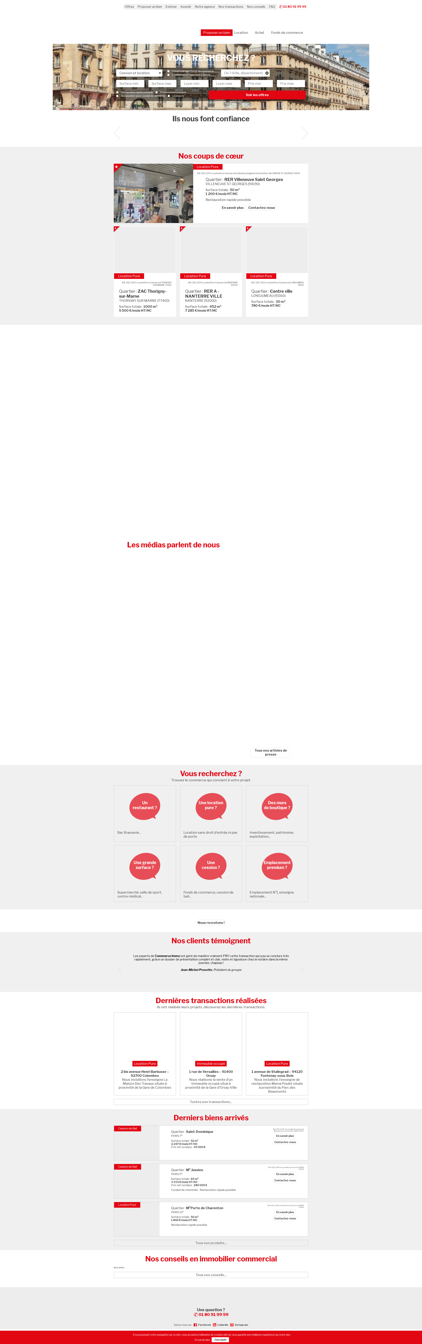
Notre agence (205, 7)
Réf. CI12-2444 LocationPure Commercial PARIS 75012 (286, 1206)
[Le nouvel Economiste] (270, 572)
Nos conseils (256, 7)
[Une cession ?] (211, 886)
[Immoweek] (270, 707)
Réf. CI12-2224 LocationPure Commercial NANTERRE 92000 (213, 283)
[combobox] (245, 73)
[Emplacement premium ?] (277, 886)
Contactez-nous (261, 208)
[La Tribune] (270, 437)
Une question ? (212, 1312)
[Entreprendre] (270, 538)
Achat (259, 33)
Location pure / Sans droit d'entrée (191, 74)
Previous (121, 970)
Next (304, 133)
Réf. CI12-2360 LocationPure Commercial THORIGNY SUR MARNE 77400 (147, 283)
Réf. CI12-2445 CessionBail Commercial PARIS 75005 (286, 1168)
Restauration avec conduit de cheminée (143, 95)
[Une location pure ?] (211, 826)
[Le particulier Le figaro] (270, 673)
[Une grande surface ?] (145, 886)
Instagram (241, 1324)
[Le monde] (270, 471)
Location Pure (207, 167)
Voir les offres (257, 95)
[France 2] (270, 505)
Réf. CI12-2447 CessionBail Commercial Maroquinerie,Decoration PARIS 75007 (288, 1130)
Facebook (204, 1324)
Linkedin (223, 1324)
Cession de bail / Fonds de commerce (193, 71)
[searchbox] (245, 73)
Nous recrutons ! (211, 923)
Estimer (171, 7)
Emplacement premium (173, 92)
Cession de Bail (127, 1128)
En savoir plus (233, 208)
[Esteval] (270, 403)
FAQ (272, 7)
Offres (129, 7)
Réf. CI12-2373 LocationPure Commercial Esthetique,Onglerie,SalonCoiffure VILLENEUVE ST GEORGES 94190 (248, 173)
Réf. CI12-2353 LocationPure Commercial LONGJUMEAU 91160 (277, 283)
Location (241, 33)
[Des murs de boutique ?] (277, 826)
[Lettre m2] (270, 606)
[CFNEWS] (270, 741)
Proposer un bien (150, 7)
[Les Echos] (270, 640)
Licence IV (178, 95)
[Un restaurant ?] (145, 826)
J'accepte (220, 1339)
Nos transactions (230, 7)
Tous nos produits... (211, 1243)
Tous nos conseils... (211, 1275)
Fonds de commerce (287, 33)
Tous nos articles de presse (271, 752)
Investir (186, 7)
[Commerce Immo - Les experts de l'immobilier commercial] (211, 1293)
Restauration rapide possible (137, 92)
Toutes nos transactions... (211, 1102)
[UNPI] (270, 370)
